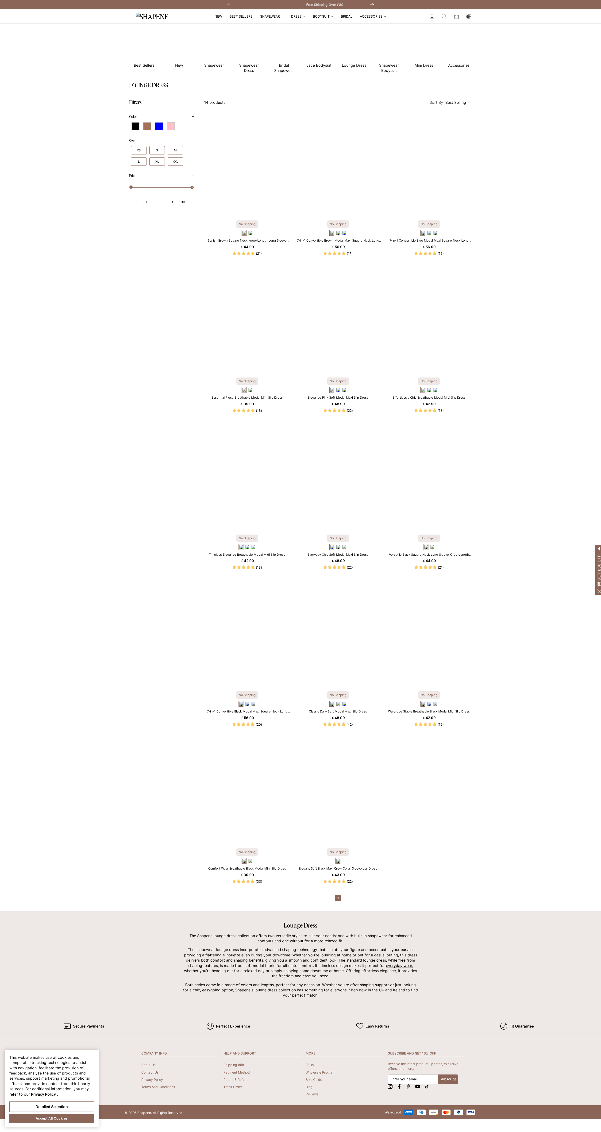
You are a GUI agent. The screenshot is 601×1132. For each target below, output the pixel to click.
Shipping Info (233, 1065)
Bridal (346, 16)
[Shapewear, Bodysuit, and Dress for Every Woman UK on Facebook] (399, 1086)
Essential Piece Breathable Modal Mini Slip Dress (247, 397)
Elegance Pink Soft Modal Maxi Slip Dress (338, 397)
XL (157, 162)
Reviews (312, 1094)
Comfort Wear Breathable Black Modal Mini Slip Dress (247, 868)
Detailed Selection (51, 1106)
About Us (148, 1065)
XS (139, 150)
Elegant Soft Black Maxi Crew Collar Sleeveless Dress (338, 868)
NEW (218, 16)
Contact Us (149, 1072)
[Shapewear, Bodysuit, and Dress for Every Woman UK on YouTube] (417, 1086)
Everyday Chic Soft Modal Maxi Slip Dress (338, 554)
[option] (141, 49)
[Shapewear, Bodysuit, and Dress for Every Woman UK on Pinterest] (408, 1086)
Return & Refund (236, 1080)
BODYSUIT (321, 16)
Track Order (232, 1087)
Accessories (371, 16)
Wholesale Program (320, 1072)
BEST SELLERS (241, 16)
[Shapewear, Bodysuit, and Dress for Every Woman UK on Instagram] (390, 1086)
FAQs (310, 1065)
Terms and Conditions (158, 1087)
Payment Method (236, 1072)
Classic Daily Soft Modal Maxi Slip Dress (338, 711)
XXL (175, 162)
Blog (309, 1087)
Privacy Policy (152, 1080)
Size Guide (314, 1080)
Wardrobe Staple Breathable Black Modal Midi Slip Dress (429, 711)
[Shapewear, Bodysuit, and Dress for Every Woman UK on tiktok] (426, 1086)
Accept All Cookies (52, 1118)
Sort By (448, 102)
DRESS (296, 16)
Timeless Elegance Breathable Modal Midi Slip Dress (247, 554)
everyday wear (399, 965)
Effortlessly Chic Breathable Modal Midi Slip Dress (429, 397)
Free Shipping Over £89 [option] (300, 5)
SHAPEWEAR (270, 16)
